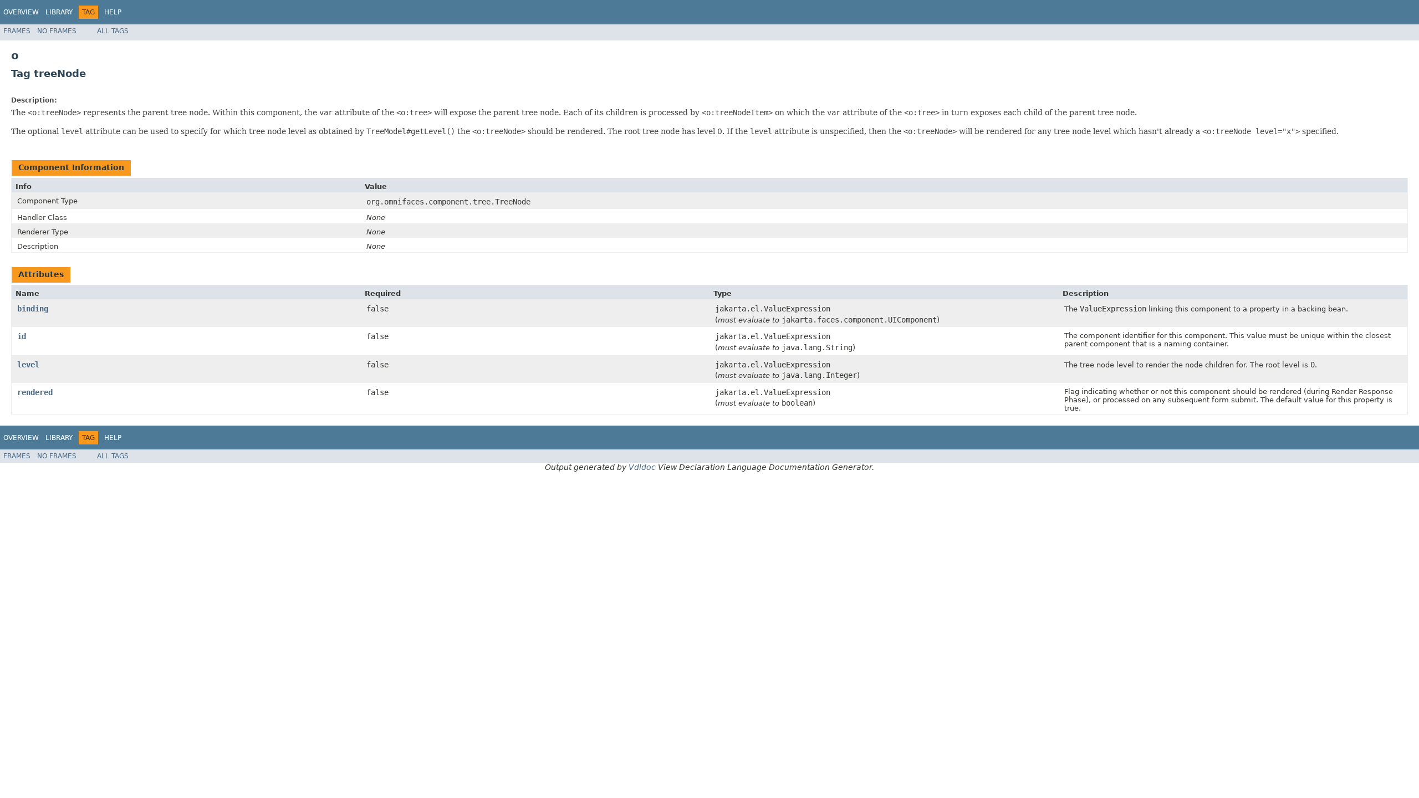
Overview (21, 12)
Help (112, 12)
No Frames (56, 31)
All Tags (113, 31)
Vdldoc (642, 467)
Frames (16, 31)
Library (59, 12)
